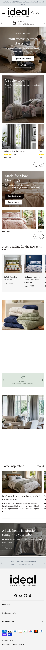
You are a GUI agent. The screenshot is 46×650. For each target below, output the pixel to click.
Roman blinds (29, 454)
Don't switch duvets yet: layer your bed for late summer (21, 497)
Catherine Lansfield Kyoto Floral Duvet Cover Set (32, 279)
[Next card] (41, 164)
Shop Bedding (23, 65)
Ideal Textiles (11, 641)
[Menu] (3, 12)
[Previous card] (35, 164)
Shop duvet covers (14, 196)
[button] (42, 12)
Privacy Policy (6, 644)
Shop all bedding (13, 202)
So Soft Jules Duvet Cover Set (11, 278)
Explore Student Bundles (23, 59)
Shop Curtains (12, 358)
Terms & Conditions (18, 644)
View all (5, 250)
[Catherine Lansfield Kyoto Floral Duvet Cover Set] (33, 264)
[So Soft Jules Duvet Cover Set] (13, 264)
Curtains (14, 454)
